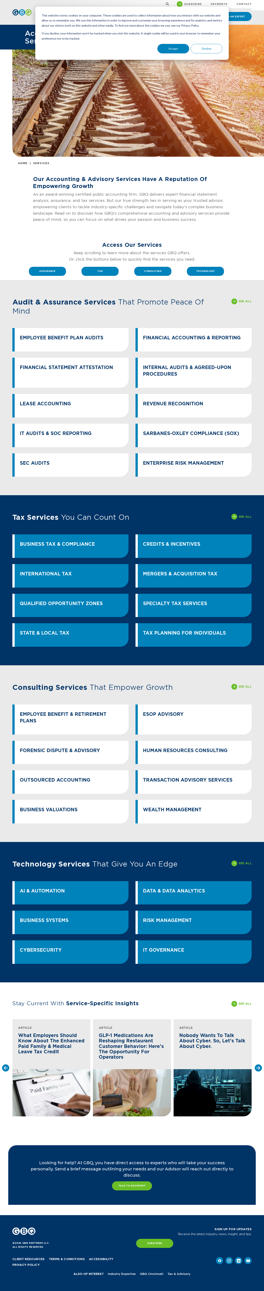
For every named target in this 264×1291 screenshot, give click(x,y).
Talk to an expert (231, 16)
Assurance (47, 271)
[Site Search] (166, 4)
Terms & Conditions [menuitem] (67, 1259)
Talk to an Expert (132, 1185)
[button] (5, 1067)
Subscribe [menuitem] (193, 4)
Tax (100, 271)
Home (23, 163)
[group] (51, 1067)
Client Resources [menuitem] (28, 1259)
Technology (205, 271)
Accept (173, 48)
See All (245, 301)
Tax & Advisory (179, 1274)
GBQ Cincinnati (151, 1274)
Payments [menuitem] (219, 4)
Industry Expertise (122, 1274)
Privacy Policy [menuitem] (26, 1264)
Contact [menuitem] (244, 4)
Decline (206, 48)
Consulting (152, 271)
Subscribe (154, 1243)
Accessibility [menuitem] (101, 1259)
